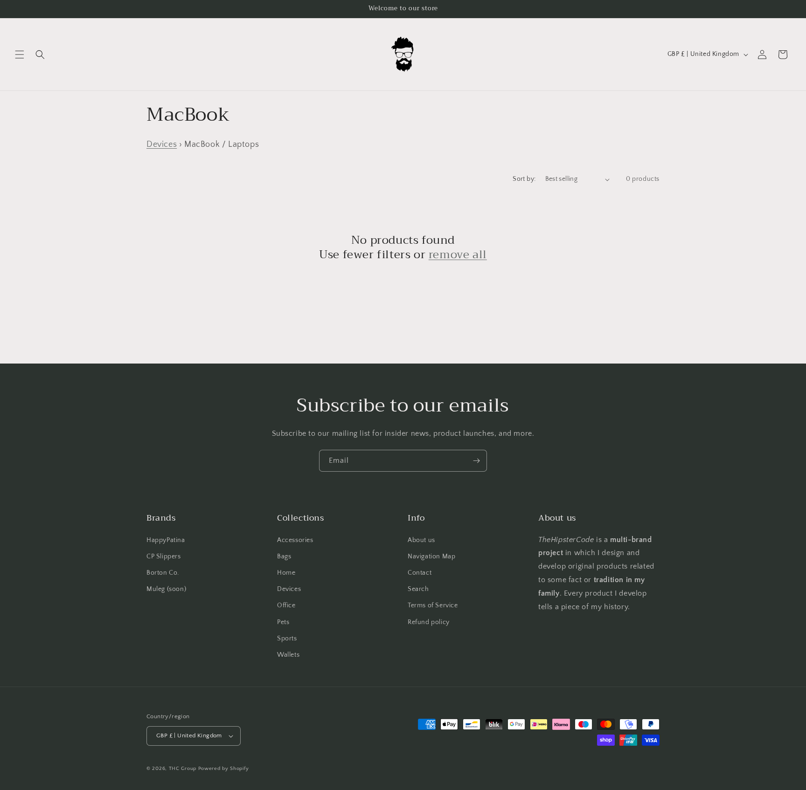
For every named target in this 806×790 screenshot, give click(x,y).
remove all (458, 254)
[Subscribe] (476, 461)
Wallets (288, 655)
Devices (161, 144)
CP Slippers (163, 556)
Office (286, 605)
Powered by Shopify (223, 768)
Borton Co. (162, 573)
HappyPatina (165, 540)
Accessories (295, 540)
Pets (283, 622)
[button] (19, 54)
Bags (284, 556)
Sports (287, 638)
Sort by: (524, 179)
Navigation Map (431, 556)
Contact (419, 573)
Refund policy (429, 622)
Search (418, 589)
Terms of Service (433, 605)
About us (421, 540)
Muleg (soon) (166, 589)
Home (286, 573)
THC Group (182, 768)
